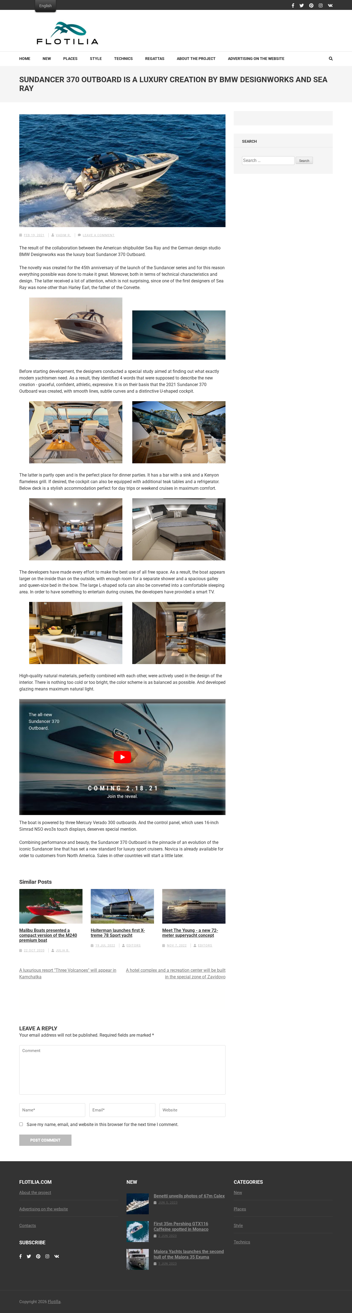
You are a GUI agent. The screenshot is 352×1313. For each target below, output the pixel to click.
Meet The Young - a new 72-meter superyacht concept (190, 933)
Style (96, 58)
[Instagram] (321, 6)
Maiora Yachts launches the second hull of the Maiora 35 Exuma (189, 1254)
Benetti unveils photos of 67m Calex (189, 1196)
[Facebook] (293, 6)
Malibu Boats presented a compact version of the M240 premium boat (48, 935)
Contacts (27, 1225)
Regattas (154, 58)
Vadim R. (63, 235)
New (47, 58)
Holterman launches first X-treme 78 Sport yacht (118, 933)
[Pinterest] (311, 6)
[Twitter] (301, 6)
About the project (196, 58)
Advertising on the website (256, 58)
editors (134, 945)
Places (70, 58)
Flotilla (54, 1301)
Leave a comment (99, 235)
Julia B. (63, 950)
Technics (123, 58)
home (24, 58)
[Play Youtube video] (122, 757)
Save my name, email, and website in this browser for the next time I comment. (102, 1124)
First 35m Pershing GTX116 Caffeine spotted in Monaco (181, 1226)
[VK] (330, 6)
